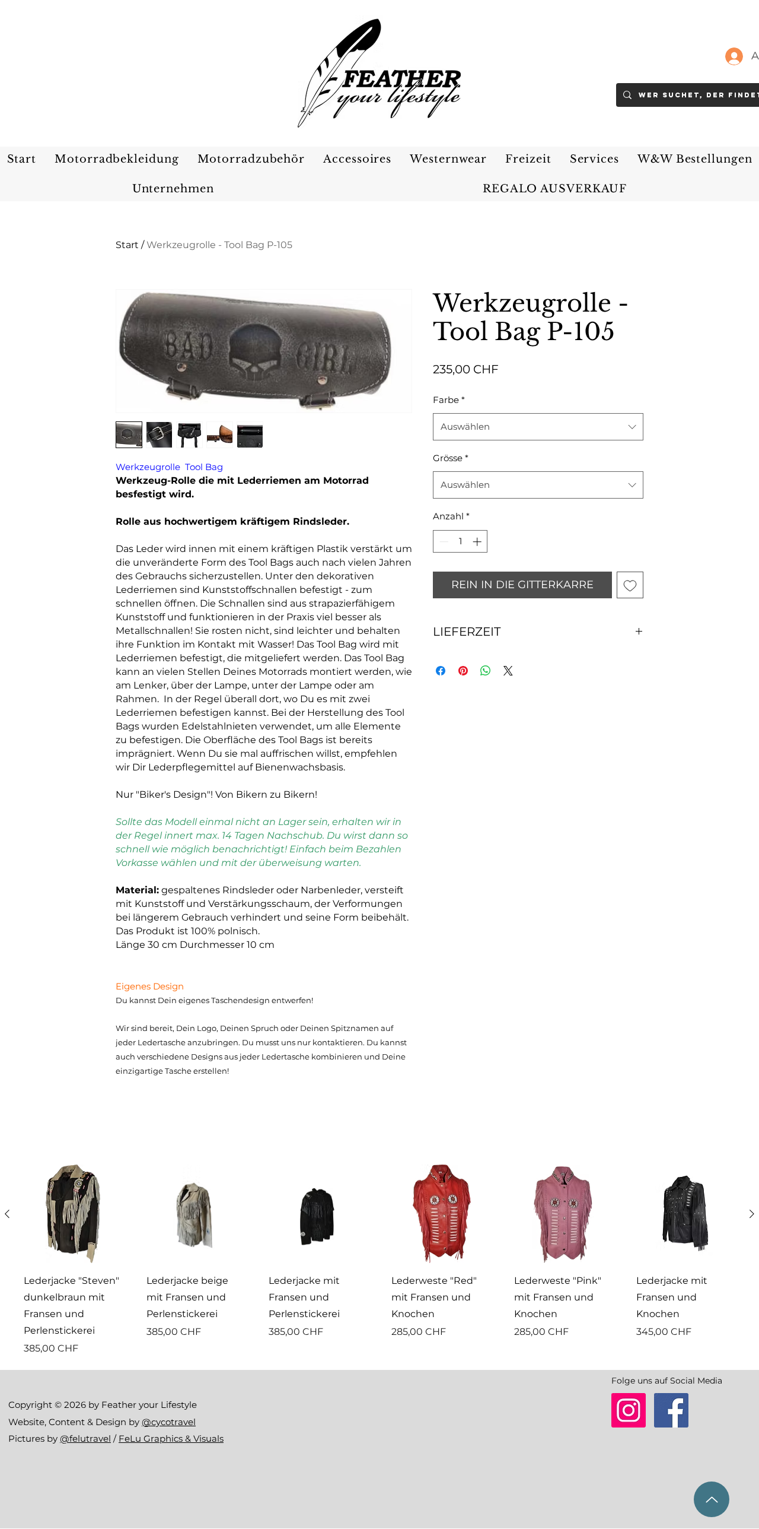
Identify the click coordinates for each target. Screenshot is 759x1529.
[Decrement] (443, 542)
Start (127, 244)
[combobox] (538, 426)
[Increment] (478, 542)
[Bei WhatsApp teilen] (486, 671)
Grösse (450, 458)
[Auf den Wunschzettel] (630, 585)
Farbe (449, 399)
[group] (379, 1260)
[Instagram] (628, 1410)
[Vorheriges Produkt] (7, 1214)
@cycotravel (169, 1422)
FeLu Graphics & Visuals (171, 1438)
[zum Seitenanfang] (711, 1499)
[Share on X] (508, 671)
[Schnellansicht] (73, 1214)
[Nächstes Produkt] (752, 1214)
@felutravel (85, 1438)
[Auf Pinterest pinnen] (463, 671)
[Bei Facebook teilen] (440, 671)
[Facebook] (671, 1410)
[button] (117, 159)
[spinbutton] (460, 542)
